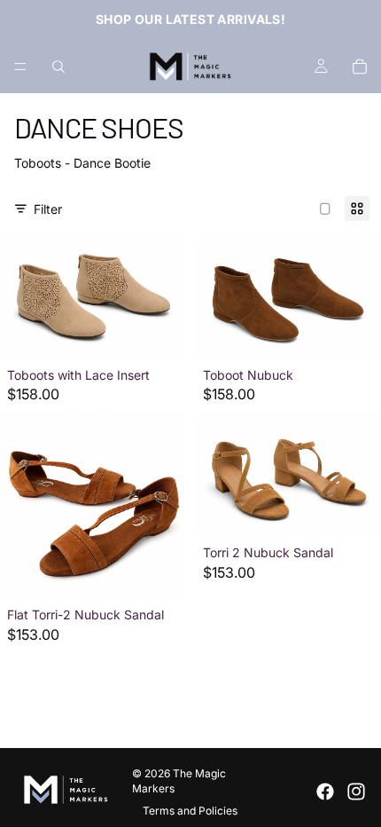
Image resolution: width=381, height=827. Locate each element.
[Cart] (359, 66)
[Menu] (20, 66)
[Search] (58, 66)
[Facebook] (325, 791)
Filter (48, 209)
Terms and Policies (190, 810)
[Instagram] (356, 791)
